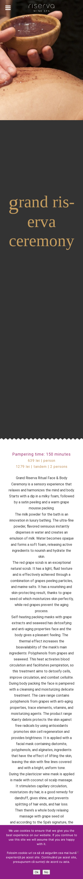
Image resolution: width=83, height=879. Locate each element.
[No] (77, 852)
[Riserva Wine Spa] (41, 8)
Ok (37, 872)
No (46, 872)
